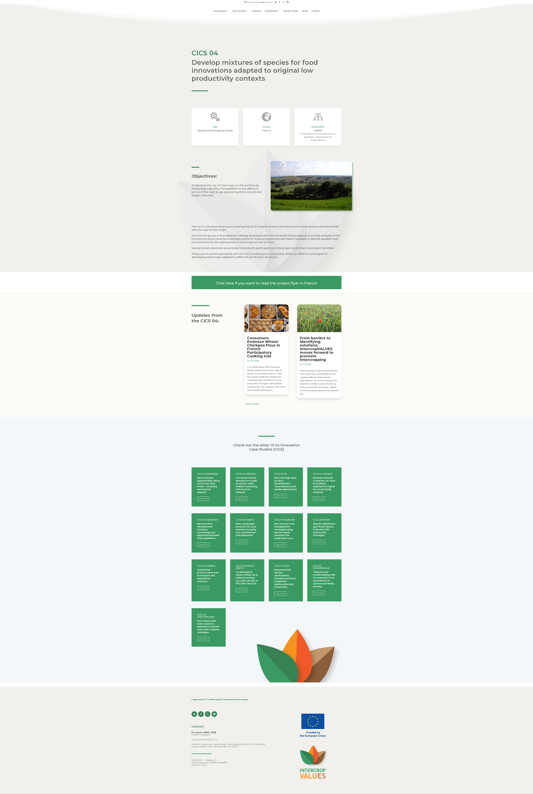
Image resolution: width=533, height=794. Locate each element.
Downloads (271, 11)
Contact (315, 11)
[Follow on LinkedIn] (194, 714)
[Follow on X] (207, 714)
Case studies (239, 11)
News (305, 11)
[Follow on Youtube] (214, 714)
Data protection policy (236, 699)
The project (219, 11)
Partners (256, 11)
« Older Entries (251, 404)
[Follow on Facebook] (201, 714)
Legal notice (198, 699)
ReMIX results (291, 11)
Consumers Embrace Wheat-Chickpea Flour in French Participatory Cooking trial (263, 347)
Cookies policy (214, 699)
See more (203, 499)
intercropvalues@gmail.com (205, 739)
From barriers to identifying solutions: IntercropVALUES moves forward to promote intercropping (316, 349)
